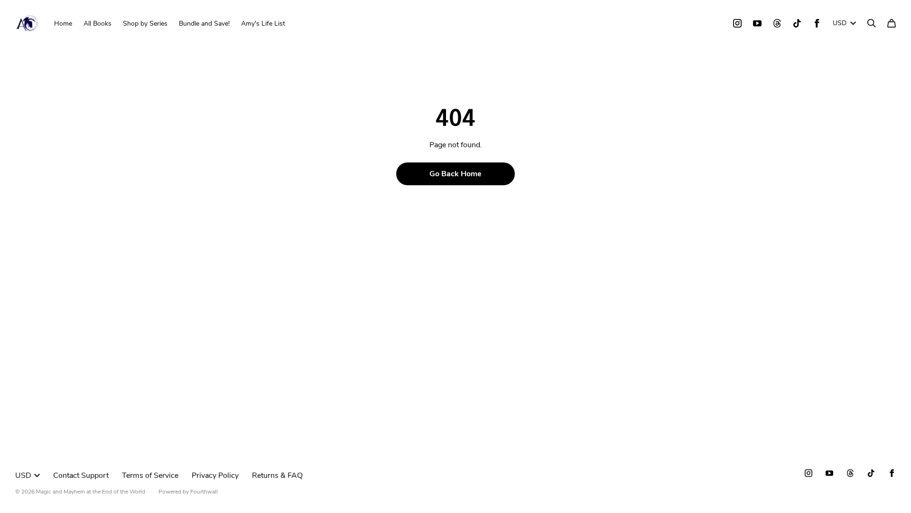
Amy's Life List (263, 23)
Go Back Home (455, 174)
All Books (98, 23)
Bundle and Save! (204, 23)
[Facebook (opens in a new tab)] (817, 23)
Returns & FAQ (277, 475)
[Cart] (891, 23)
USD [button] (839, 23)
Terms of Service (150, 475)
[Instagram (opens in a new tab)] (737, 23)
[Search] (871, 23)
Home (63, 23)
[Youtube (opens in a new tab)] (757, 23)
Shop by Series (145, 23)
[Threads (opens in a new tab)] (777, 23)
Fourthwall (204, 491)
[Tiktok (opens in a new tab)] (797, 23)
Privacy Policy (215, 475)
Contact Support (81, 475)
